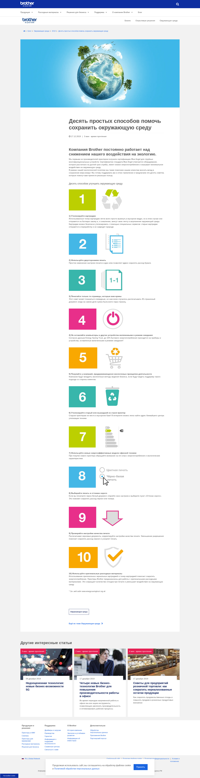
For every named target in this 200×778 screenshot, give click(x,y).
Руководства (49, 733)
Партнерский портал (98, 738)
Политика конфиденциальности (156, 759)
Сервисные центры (52, 747)
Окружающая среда (169, 20)
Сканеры (25, 736)
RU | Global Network (32, 759)
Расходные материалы (48, 12)
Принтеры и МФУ (28, 733)
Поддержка (99, 12)
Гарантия (48, 736)
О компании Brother (121, 12)
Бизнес (128, 20)
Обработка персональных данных (99, 731)
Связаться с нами (51, 750)
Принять (140, 767)
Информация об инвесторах (73, 740)
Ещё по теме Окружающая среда (84, 623)
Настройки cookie (9, 776)
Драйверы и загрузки (53, 730)
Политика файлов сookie (132, 759)
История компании (74, 730)
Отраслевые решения (145, 20)
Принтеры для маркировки (27, 740)
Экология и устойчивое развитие (76, 734)
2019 (54, 31)
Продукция (25, 12)
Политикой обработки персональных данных (76, 769)
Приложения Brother (98, 735)
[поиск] (177, 4)
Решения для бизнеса (76, 12)
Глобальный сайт (113, 759)
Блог (140, 12)
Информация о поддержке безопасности (50, 741)
